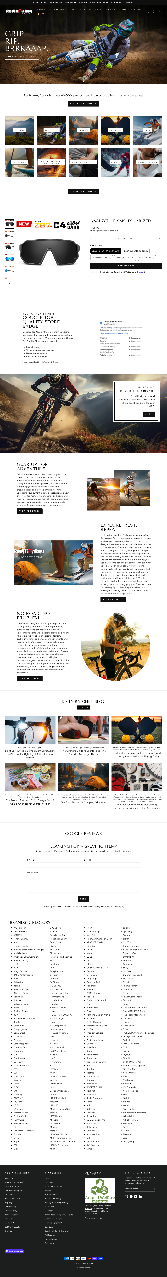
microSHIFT (56, 1123)
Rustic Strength (94, 1098)
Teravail (127, 1000)
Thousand (128, 1018)
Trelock (126, 1040)
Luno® (53, 1094)
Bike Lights (22, 748)
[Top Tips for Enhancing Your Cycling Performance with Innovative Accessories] (136, 777)
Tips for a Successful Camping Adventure (83, 802)
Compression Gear (133, 795)
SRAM (126, 938)
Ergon (16, 1141)
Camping (61, 795)
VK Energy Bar (130, 1087)
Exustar (54, 931)
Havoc (53, 1011)
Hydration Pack (132, 799)
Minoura (54, 1127)
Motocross (49, 1206)
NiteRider (91, 946)
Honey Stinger (57, 1018)
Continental (19, 1058)
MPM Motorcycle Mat (61, 1137)
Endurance (9, 795)
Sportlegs (128, 931)
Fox (52, 960)
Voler (125, 1094)
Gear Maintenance (102, 795)
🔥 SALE (41, 14)
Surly (125, 967)
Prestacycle (92, 1018)
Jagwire (54, 1040)
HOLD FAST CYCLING (61, 1014)
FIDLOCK (54, 949)
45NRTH (17, 935)
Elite (15, 1127)
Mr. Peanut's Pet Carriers (62, 1141)
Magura (54, 1101)
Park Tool (91, 989)
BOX (15, 1014)
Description (126, 238)
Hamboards (56, 989)
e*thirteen (18, 1109)
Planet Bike (92, 1007)
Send (83, 899)
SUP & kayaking (114, 565)
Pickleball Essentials (127, 750)
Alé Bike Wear (20, 953)
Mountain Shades (59, 1134)
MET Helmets (57, 1116)
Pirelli (89, 1003)
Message (33, 872)
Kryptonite (55, 1061)
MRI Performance (59, 1145)
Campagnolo (20, 1029)
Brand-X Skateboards (24, 1018)
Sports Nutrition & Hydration (57, 1231)
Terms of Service (111, 906)
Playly (90, 1011)
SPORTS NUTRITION (131, 9)
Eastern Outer (20, 1112)
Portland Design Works (98, 1014)
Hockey (48, 1190)
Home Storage (51, 1239)
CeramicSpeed (21, 1043)
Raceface (91, 1047)
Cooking (81, 795)
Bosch (16, 1007)
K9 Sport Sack (57, 1047)
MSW (89, 927)
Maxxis (53, 1112)
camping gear (139, 553)
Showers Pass (93, 1134)
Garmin (54, 978)
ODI (88, 960)
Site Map (8, 1231)
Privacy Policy (94, 906)
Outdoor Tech (93, 982)
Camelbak (18, 1025)
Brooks (16, 1022)
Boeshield (18, 1000)
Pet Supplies (50, 1235)
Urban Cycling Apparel (134, 1065)
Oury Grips (92, 978)
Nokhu (90, 949)
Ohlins (90, 964)
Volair (159, 750)
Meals (70, 797)
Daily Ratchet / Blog (13, 1186)
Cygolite (17, 1079)
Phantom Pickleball (96, 1000)
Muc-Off (91, 935)
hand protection (151, 797)
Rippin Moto (93, 1076)
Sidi (88, 1137)
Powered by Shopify (83, 1268)
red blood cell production (33, 795)
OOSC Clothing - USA (97, 967)
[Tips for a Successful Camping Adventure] (83, 777)
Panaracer (92, 985)
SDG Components (96, 1119)
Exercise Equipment (53, 1223)
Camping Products (20, 57)
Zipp (125, 1137)
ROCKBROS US (94, 1087)
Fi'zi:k (53, 946)
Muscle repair (78, 748)
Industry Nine (56, 1029)
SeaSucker (92, 1123)
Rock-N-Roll (93, 1083)
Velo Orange (129, 1072)
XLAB (126, 1130)
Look (52, 1087)
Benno (16, 985)
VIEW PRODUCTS (29, 511)
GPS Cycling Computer (130, 797)
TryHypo (127, 1054)
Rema (89, 1065)
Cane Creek (19, 1032)
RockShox (91, 1094)
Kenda (53, 1054)
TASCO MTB (129, 989)
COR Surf (18, 1061)
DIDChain (18, 1087)
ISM (52, 1036)
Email (88, 860)
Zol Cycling (128, 1141)
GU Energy (55, 985)
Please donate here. (93, 1218)
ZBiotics (127, 1134)
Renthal (90, 1069)
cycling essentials (116, 550)
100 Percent (19, 927)
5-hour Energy (20, 938)
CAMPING (111, 9)
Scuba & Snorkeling (53, 1198)
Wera (126, 1105)
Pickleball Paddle (141, 750)
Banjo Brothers (20, 971)
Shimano (91, 1130)
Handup (54, 1003)
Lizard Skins (56, 1083)
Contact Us (10, 1223)
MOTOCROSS (96, 9)
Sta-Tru (127, 942)
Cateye (17, 1040)
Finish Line (55, 953)
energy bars (18, 795)
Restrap (91, 1072)
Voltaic (126, 1098)
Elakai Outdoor (21, 1123)
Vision (126, 1076)
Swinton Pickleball (132, 974)
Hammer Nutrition (59, 993)
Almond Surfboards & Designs (28, 949)
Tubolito (127, 1058)
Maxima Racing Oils (60, 1109)
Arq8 (15, 964)
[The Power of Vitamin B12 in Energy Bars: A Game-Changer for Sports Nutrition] (30, 777)
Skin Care (49, 1227)
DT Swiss (18, 1105)
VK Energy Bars (34, 797)
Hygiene (64, 797)
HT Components (58, 1025)
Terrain (98, 797)
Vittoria (127, 1083)
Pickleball (49, 1211)
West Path (128, 1109)
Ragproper (92, 1058)
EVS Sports (55, 927)
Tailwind (127, 982)
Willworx (127, 1123)
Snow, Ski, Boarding (53, 1186)
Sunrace (127, 960)
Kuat (52, 1072)
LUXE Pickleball (58, 1098)
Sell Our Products (12, 1227)
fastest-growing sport (145, 748)
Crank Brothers (21, 1065)
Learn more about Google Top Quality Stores (41, 362)
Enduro (17, 1134)
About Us (9, 1178)
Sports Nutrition (49, 795)
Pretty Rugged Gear (97, 1025)
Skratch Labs (93, 1141)
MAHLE (54, 1105)
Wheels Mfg (129, 1116)
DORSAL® (18, 1098)
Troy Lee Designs (131, 1043)
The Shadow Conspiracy (135, 1007)
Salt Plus (91, 1109)
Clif (15, 1054)
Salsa (89, 1101)
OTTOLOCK (93, 974)
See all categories (83, 104)
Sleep (75, 797)
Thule (126, 1022)
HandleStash (56, 1000)
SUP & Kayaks (50, 1194)
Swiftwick (128, 971)
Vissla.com (128, 1079)
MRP (52, 1148)
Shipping (94, 231)
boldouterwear (21, 1003)
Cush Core (18, 1076)
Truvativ (127, 1051)
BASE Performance (23, 974)
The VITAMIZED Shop (134, 1011)
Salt (89, 1105)
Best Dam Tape (21, 989)
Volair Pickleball (131, 1090)
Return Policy (10, 1206)
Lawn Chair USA (58, 1076)
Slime (89, 1148)
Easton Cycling (20, 1116)
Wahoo (126, 1101)
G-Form (54, 974)
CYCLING (59, 9)
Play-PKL (152, 750)
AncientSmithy (20, 960)
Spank (126, 927)
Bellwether (18, 982)
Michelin (54, 1119)
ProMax (91, 1036)
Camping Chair (71, 795)
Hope (53, 1022)
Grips (142, 797)
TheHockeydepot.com (134, 1014)
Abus (16, 942)
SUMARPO (128, 956)
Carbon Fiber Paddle (128, 748)
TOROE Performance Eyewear (138, 1032)
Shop (148, 414)
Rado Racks (92, 1054)
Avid (15, 967)
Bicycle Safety (120, 795)
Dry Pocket (18, 1101)
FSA (52, 967)
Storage (92, 797)
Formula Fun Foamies (61, 956)
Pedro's (90, 996)
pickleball (115, 750)
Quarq (90, 1043)
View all (83, 707)
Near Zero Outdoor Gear (99, 938)
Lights (39, 748)
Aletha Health (20, 946)
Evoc (15, 1148)
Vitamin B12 (23, 797)
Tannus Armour (130, 985)
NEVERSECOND (95, 942)
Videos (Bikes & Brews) (14, 1182)
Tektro (126, 993)
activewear (135, 568)
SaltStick (91, 1112)
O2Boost (91, 956)
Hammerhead (57, 996)
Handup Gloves (58, 1007)
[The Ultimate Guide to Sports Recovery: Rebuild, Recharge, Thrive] (83, 730)
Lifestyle (157, 748)
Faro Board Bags (58, 935)
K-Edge (54, 1043)
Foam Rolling (67, 748)
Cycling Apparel (147, 795)
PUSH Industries (95, 1040)
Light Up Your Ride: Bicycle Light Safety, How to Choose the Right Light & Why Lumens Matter (30, 754)
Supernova (128, 964)
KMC (52, 1058)
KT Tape (54, 1069)
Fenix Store (55, 942)
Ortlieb (90, 971)
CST (15, 1069)
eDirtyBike (18, 1119)
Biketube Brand (21, 993)
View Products (113, 599)
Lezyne (53, 1079)
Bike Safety (32, 748)
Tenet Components (132, 996)
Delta (16, 1083)
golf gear (140, 572)
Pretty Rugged (94, 1022)
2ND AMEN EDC (21, 931)
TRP (125, 1047)
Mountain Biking (133, 801)
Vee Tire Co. (129, 1069)
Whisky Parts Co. (131, 1119)
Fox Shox (54, 964)
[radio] (105, 251)
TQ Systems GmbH (133, 1036)
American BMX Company (26, 956)
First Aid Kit (89, 795)
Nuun (89, 953)
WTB (125, 1127)
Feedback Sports (59, 938)
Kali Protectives (58, 1051)
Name (30, 860)
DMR (15, 1090)
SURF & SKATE (78, 9)
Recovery (87, 748)
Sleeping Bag (83, 797)
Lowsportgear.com (59, 1090)
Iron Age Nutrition (59, 1032)
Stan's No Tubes (131, 946)
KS (51, 1065)
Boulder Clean (20, 1011)
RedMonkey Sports (110, 538)
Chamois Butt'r (20, 1047)
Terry (125, 1003)
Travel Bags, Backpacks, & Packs (59, 1215)
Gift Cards (9, 1194)
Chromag (18, 1051)
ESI (15, 1145)
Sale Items (49, 1243)
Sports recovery (98, 748)
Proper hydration (146, 801)
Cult (15, 1072)
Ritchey (90, 1079)
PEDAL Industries (95, 993)
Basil (15, 978)
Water (91, 799)
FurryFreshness (58, 971)
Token (126, 1029)
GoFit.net (55, 982)
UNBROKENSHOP (132, 1061)
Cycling (48, 1178)
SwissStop (128, 978)
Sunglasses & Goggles (54, 1219)
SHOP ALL (43, 9)
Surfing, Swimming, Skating (56, 1202)
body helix (18, 996)
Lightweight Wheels (146, 799)
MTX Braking (93, 931)
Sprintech (128, 935)
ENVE (16, 1137)
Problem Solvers (95, 1032)
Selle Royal (92, 1127)
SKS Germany (94, 1145)
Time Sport (128, 1025)
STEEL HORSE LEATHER (135, 949)
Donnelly (17, 1094)
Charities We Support (14, 1190)
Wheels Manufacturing (134, 1112)
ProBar (90, 1029)
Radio (89, 1051)
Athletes (116, 748)
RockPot (91, 1090)
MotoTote (55, 1130)
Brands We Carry (12, 1198)
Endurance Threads (23, 1130)
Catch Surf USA (21, 1036)
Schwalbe (92, 1116)
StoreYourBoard (131, 953)
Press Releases (11, 1219)
